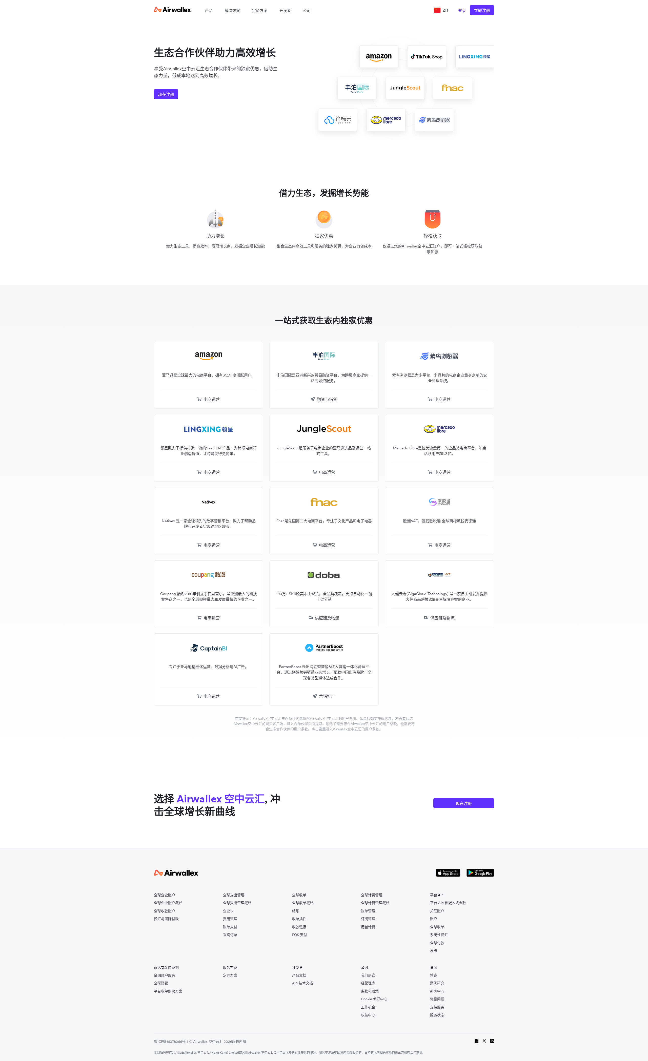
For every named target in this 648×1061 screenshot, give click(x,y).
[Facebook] (476, 1041)
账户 (433, 919)
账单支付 (230, 927)
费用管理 (230, 919)
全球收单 (437, 927)
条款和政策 (370, 991)
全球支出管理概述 (237, 903)
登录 (462, 10)
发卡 (433, 951)
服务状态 (437, 1015)
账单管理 (368, 911)
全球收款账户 (164, 911)
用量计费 (368, 927)
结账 (295, 911)
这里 (322, 729)
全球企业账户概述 (168, 903)
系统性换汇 (439, 935)
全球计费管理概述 (375, 903)
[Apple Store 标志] (448, 873)
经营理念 (368, 983)
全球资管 (161, 983)
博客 (433, 975)
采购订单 (230, 935)
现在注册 (166, 94)
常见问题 (437, 999)
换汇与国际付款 (166, 919)
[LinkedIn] (492, 1041)
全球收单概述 (302, 903)
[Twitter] (484, 1041)
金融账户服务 (164, 975)
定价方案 (259, 10)
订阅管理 (368, 919)
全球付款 (437, 943)
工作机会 (368, 1007)
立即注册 (482, 10)
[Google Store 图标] (480, 873)
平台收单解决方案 (168, 991)
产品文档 (299, 975)
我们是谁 (368, 975)
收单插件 (299, 919)
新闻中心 (437, 991)
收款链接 (299, 927)
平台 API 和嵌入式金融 (448, 903)
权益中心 (368, 1015)
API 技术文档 (302, 983)
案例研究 (437, 983)
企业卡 (228, 911)
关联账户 (437, 911)
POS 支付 (299, 935)
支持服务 (437, 1007)
